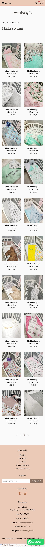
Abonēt (36, 481)
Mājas (4, 23)
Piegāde (22, 455)
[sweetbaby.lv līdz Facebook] (20, 494)
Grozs (41, 3)
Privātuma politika (22, 468)
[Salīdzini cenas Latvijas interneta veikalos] (20, 545)
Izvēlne (8, 3)
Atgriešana (22, 458)
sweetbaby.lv (22, 13)
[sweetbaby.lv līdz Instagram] (25, 494)
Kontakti (22, 462)
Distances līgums (22, 465)
